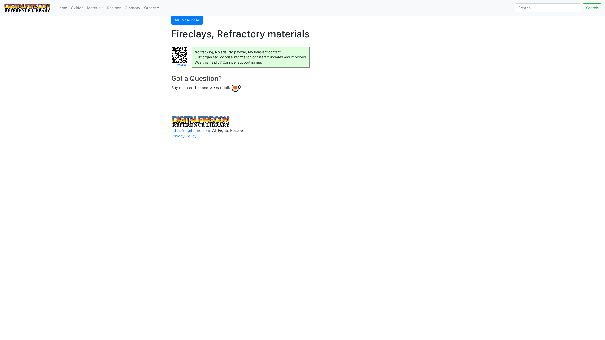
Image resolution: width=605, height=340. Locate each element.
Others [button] (150, 7)
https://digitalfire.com (190, 130)
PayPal (181, 65)
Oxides (77, 7)
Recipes (114, 7)
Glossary (132, 7)
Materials (95, 7)
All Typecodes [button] (187, 20)
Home (61, 7)
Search (592, 7)
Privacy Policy (184, 136)
